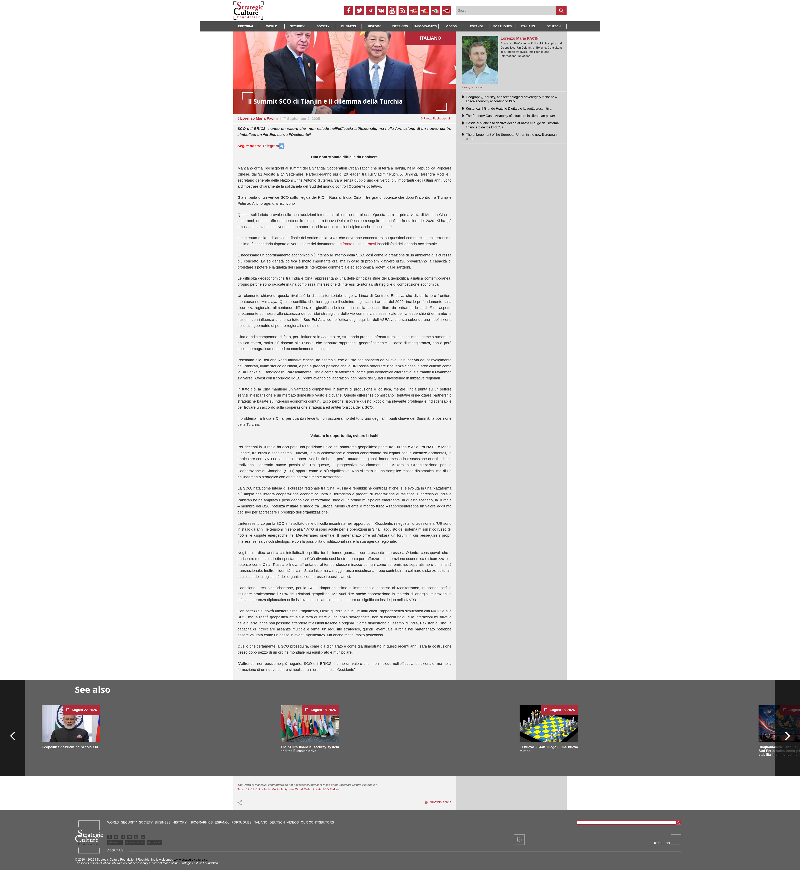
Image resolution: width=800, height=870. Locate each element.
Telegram (270, 146)
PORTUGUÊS (136, 842)
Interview (400, 26)
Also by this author (472, 87)
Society (323, 26)
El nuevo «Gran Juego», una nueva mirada (549, 749)
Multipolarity (280, 789)
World (271, 26)
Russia (316, 789)
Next (787, 735)
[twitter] (359, 10)
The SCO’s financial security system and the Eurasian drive (310, 749)
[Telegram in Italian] (435, 10)
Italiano (528, 26)
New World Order (300, 789)
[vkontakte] (381, 10)
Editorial (246, 26)
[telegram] (370, 10)
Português (502, 26)
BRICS (250, 789)
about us (115, 850)
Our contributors (317, 822)
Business (348, 26)
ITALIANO (155, 842)
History (374, 26)
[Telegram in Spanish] (413, 10)
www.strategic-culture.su (191, 859)
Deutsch (554, 26)
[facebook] (348, 10)
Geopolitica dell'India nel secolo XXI (70, 747)
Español (477, 26)
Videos (451, 26)
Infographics (201, 822)
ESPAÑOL (116, 842)
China (259, 789)
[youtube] (392, 10)
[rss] (403, 10)
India (267, 789)
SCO (325, 789)
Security (297, 26)
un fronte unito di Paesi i (358, 244)
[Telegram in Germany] (446, 10)
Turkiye (334, 789)
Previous (12, 735)
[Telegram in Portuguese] (424, 10)
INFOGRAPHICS (425, 26)
